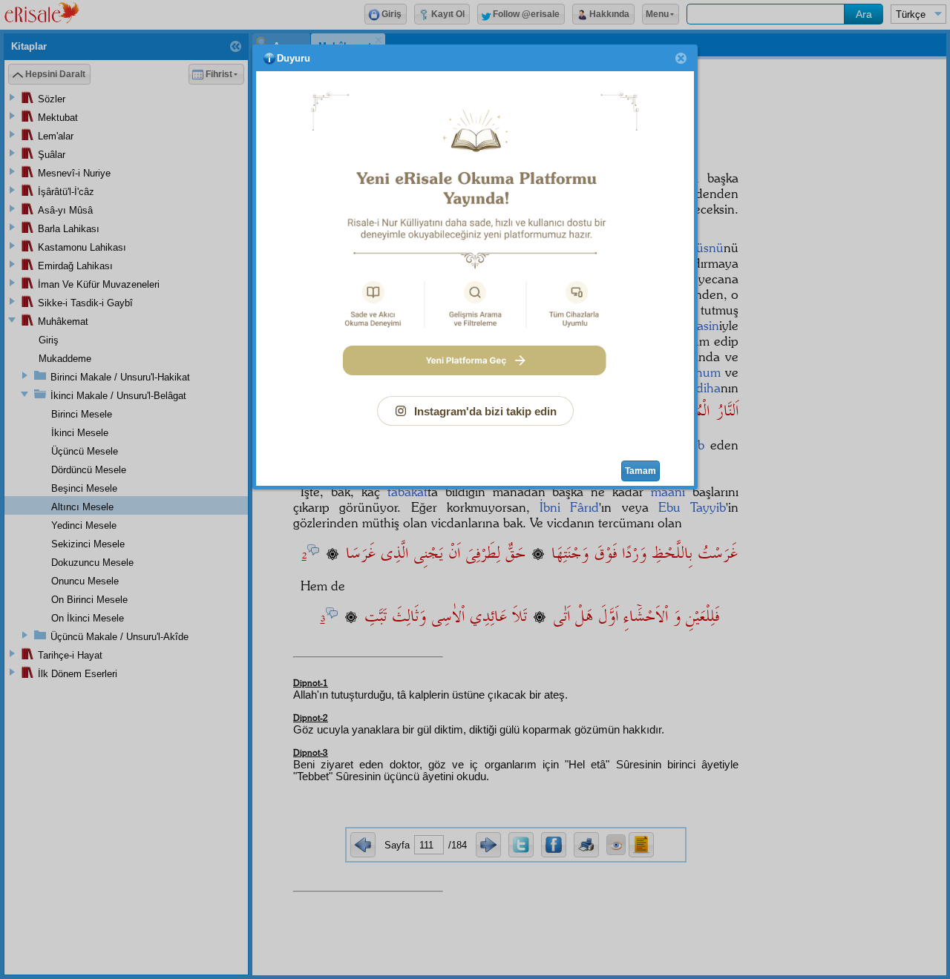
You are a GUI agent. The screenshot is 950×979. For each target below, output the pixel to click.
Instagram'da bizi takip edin (485, 411)
